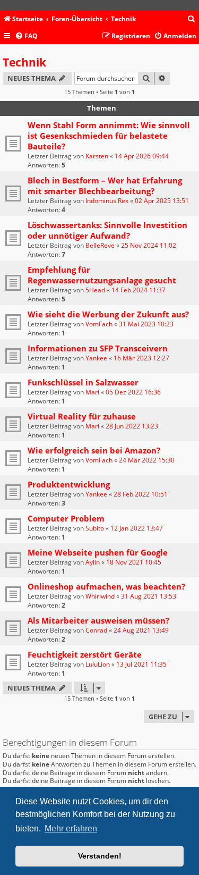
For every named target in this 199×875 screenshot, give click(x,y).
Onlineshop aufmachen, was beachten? (106, 586)
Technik (24, 62)
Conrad (96, 630)
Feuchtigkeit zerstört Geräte (85, 654)
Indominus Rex (106, 200)
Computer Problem (66, 518)
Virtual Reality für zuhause (82, 416)
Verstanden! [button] (100, 856)
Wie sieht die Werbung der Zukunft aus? (108, 314)
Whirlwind (100, 596)
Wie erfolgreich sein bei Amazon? (94, 450)
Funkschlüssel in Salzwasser (83, 382)
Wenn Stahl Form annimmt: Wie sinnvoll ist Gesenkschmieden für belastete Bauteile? (109, 136)
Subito (94, 528)
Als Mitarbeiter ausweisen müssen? (98, 620)
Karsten (96, 156)
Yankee (96, 358)
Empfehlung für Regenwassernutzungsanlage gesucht (102, 274)
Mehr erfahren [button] (71, 828)
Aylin (92, 562)
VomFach (99, 324)
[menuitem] (191, 19)
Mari (92, 392)
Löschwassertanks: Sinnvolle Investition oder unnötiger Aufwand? (107, 230)
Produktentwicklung (69, 484)
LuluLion (97, 664)
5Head (95, 290)
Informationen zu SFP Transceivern (98, 348)
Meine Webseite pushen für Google (98, 552)
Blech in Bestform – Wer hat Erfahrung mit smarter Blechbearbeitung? (105, 185)
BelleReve (100, 245)
